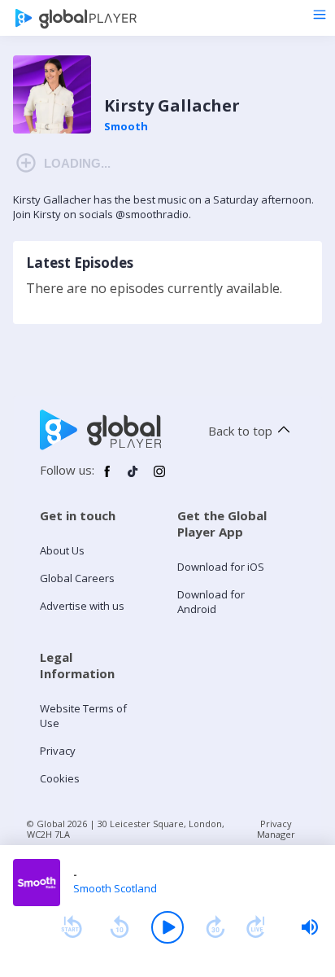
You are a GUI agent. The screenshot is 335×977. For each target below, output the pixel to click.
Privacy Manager (276, 828)
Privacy (58, 750)
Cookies (60, 778)
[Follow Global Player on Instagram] (159, 478)
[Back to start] (71, 927)
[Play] (167, 927)
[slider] (310, 927)
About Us (62, 550)
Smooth (126, 126)
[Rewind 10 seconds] (119, 927)
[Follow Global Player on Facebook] (107, 478)
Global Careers (77, 578)
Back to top (240, 431)
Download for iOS (220, 566)
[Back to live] (256, 927)
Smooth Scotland (115, 888)
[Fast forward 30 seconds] (215, 927)
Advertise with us (82, 605)
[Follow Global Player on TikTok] (133, 478)
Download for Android (211, 601)
